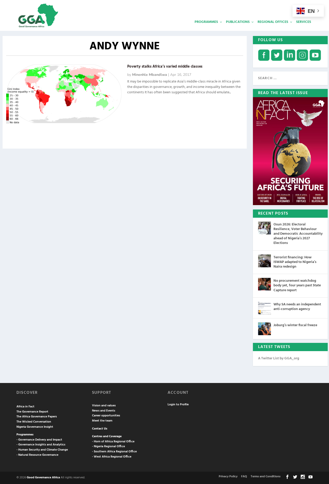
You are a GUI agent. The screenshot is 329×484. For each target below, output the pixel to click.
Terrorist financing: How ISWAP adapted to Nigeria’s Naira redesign (294, 262)
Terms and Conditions (265, 476)
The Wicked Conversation (33, 421)
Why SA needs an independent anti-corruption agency (297, 307)
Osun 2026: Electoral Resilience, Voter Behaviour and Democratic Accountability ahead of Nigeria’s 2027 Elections (298, 234)
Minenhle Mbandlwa (149, 74)
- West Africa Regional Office (111, 456)
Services (303, 22)
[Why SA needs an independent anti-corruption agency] (264, 308)
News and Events (103, 410)
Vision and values (104, 405)
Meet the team (102, 420)
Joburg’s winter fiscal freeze (295, 325)
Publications (238, 22)
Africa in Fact (25, 406)
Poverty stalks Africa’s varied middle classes (165, 66)
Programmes (206, 22)
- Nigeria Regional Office (108, 446)
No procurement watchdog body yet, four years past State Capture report (297, 285)
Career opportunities (106, 415)
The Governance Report (32, 411)
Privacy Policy (228, 476)
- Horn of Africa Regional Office (113, 441)
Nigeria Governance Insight (34, 427)
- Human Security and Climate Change (42, 449)
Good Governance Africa (43, 477)
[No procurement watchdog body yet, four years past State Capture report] (264, 284)
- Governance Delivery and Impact (39, 439)
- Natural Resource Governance (37, 455)
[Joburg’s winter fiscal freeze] (264, 328)
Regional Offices (273, 22)
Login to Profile (178, 404)
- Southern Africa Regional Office (114, 451)
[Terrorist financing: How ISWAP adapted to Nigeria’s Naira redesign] (264, 260)
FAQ (244, 476)
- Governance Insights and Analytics (40, 444)
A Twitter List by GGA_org (278, 358)
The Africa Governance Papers (36, 416)
